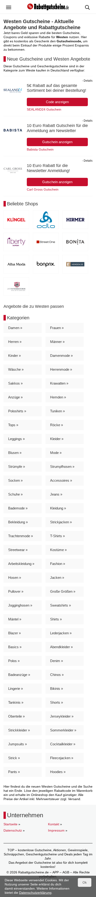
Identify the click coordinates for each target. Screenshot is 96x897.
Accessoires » (61, 480)
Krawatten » (59, 383)
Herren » (14, 342)
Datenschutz (12, 830)
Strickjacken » (61, 522)
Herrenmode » (61, 369)
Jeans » (56, 494)
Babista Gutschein (40, 149)
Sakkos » (15, 383)
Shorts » (56, 702)
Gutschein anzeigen (57, 142)
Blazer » (14, 633)
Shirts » (56, 619)
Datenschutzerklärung (35, 892)
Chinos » (57, 675)
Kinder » (14, 356)
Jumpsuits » (17, 744)
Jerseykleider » (61, 716)
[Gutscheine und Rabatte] (48, 6)
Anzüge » (15, 397)
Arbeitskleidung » (21, 564)
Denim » (56, 661)
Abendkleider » (61, 647)
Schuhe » (15, 494)
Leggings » (16, 439)
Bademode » (17, 508)
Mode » (56, 453)
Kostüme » (58, 550)
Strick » (14, 758)
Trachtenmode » (20, 536)
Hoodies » (57, 772)
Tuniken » (57, 411)
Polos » (14, 661)
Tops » (13, 425)
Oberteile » (16, 716)
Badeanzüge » (19, 675)
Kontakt (53, 824)
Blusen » (14, 453)
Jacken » (57, 578)
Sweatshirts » (60, 605)
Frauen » (57, 328)
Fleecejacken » (61, 758)
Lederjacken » (61, 633)
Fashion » (57, 564)
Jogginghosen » (20, 605)
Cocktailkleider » (62, 744)
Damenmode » (61, 356)
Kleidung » (58, 508)
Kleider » (56, 439)
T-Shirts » (57, 536)
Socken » (15, 480)
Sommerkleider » (63, 730)
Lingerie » (15, 688)
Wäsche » (16, 369)
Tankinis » (15, 702)
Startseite (10, 824)
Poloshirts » (17, 411)
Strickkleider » (19, 730)
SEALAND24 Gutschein (44, 109)
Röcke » (56, 425)
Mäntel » (14, 619)
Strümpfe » (16, 467)
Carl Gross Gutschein (42, 189)
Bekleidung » (18, 522)
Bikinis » (56, 688)
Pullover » (15, 591)
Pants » (14, 772)
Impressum (56, 830)
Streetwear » (17, 550)
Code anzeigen (57, 102)
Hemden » (58, 397)
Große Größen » (62, 591)
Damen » (15, 328)
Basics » (14, 647)
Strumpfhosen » (62, 467)
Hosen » (14, 578)
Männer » (57, 342)
